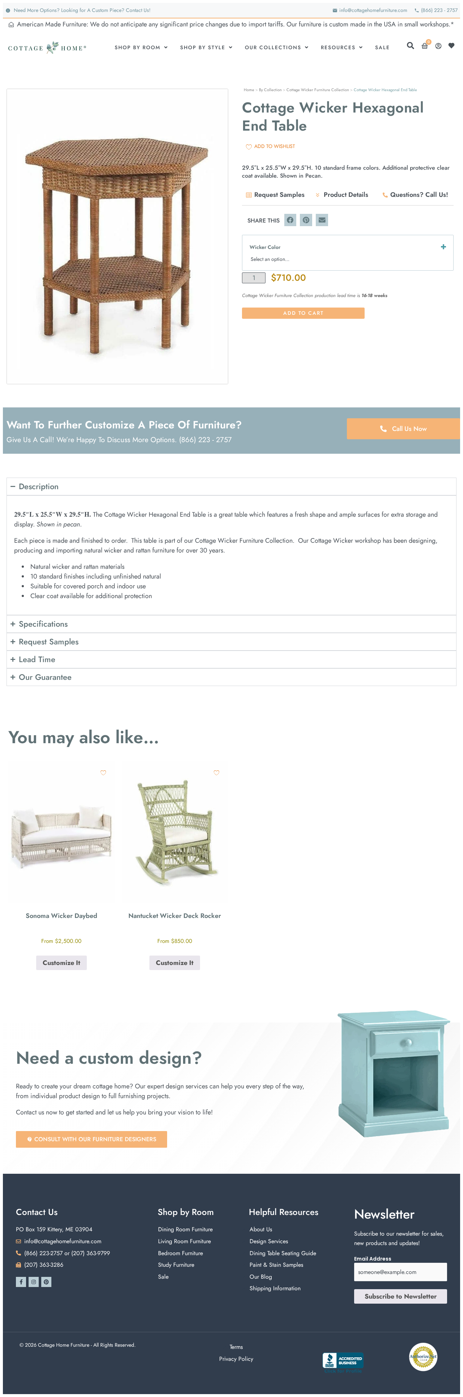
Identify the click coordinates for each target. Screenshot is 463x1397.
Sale (382, 47)
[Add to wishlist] (103, 773)
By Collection (270, 90)
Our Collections (273, 47)
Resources (338, 47)
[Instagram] (34, 1282)
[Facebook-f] (21, 1282)
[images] (117, 236)
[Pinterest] (46, 1282)
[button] (290, 220)
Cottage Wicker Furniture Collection (317, 90)
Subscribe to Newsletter (401, 1296)
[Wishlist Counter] (453, 45)
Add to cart (303, 313)
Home (249, 90)
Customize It (61, 963)
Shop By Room (138, 47)
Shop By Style (202, 47)
